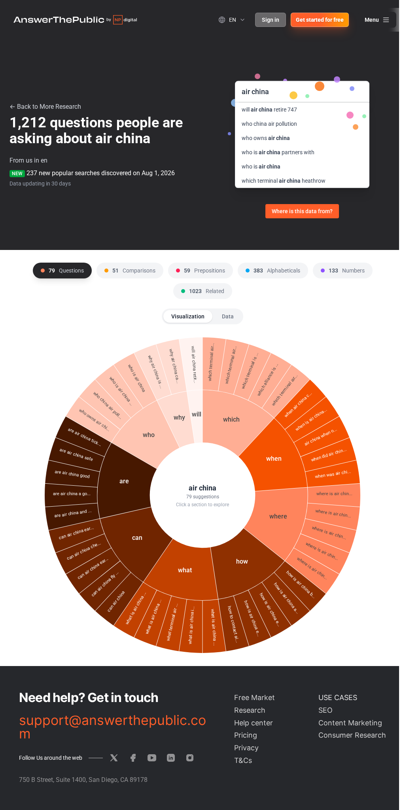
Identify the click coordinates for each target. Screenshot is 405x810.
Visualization (187, 316)
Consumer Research (352, 735)
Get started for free (320, 20)
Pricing (245, 735)
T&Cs (243, 760)
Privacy (246, 748)
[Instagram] (190, 758)
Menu (372, 20)
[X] (114, 758)
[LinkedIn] (171, 758)
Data (228, 316)
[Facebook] (133, 758)
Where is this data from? (302, 211)
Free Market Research (254, 703)
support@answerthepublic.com (112, 726)
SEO (325, 710)
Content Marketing (350, 723)
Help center (253, 723)
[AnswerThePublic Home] (75, 20)
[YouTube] (152, 758)
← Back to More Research (45, 106)
